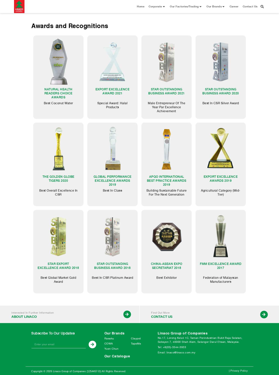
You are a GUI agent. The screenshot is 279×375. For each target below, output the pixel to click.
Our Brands (214, 6)
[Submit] (92, 344)
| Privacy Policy (238, 370)
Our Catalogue (117, 356)
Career (234, 6)
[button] (262, 6)
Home (140, 6)
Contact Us (250, 6)
